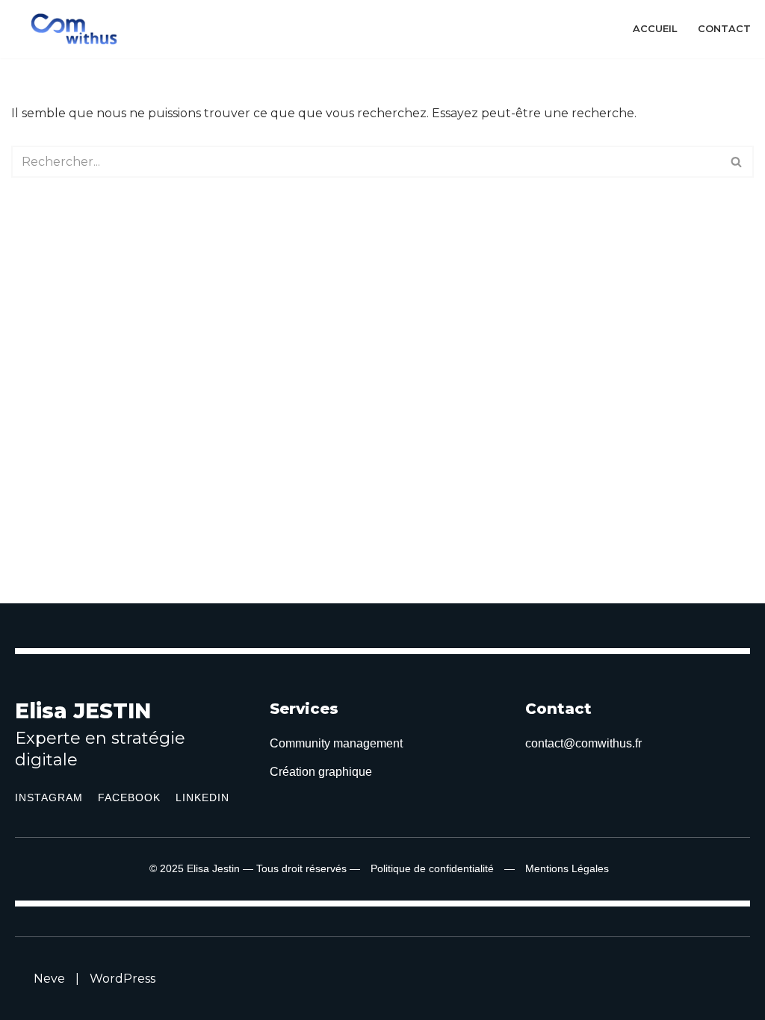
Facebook (129, 797)
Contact (724, 28)
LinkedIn (202, 797)
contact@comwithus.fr (583, 743)
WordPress (122, 978)
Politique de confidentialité (432, 868)
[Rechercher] (737, 162)
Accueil (655, 28)
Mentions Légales (567, 868)
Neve (49, 978)
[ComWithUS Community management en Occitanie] (77, 29)
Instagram (49, 797)
